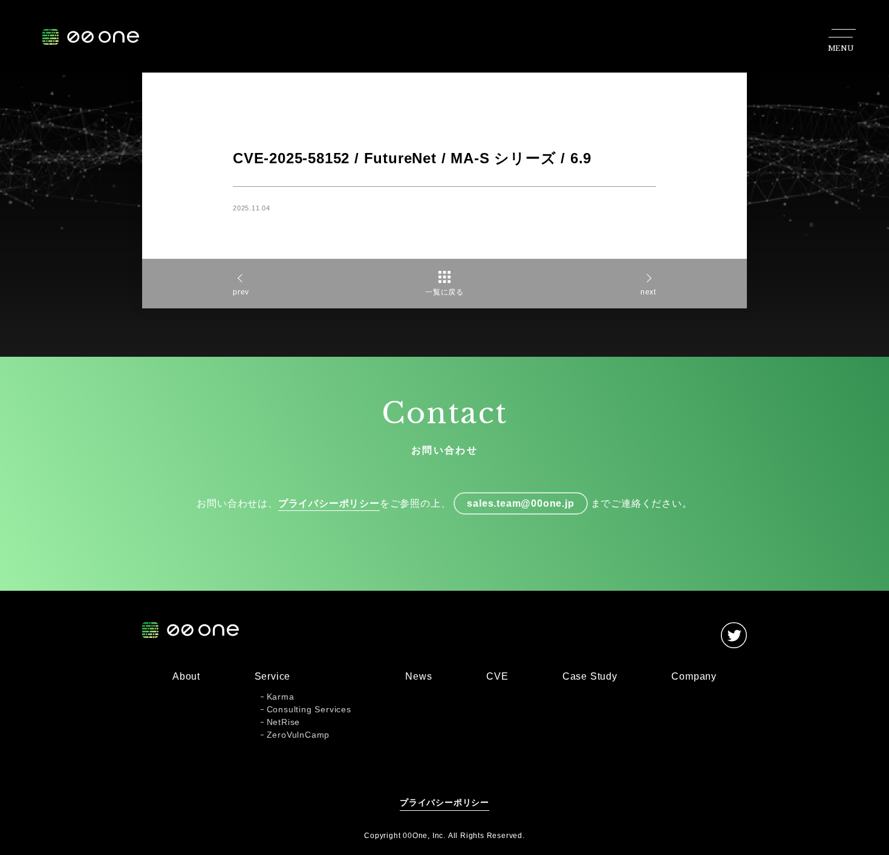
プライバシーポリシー (329, 503)
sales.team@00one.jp (520, 503)
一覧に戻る (444, 292)
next (648, 292)
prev (241, 292)
